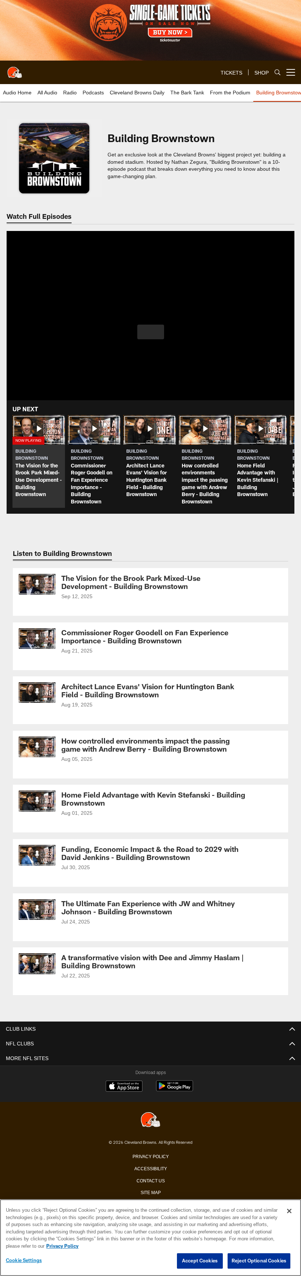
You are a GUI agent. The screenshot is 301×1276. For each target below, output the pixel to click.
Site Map (151, 1192)
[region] (150, 1237)
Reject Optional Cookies (259, 1261)
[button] (150, 332)
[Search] (277, 72)
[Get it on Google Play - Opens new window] (174, 1090)
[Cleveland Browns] (150, 1121)
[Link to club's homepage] (14, 69)
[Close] (289, 1211)
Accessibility (150, 1168)
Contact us (151, 1180)
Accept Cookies (200, 1261)
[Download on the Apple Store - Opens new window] (124, 1087)
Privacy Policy (151, 1156)
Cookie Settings (24, 1260)
